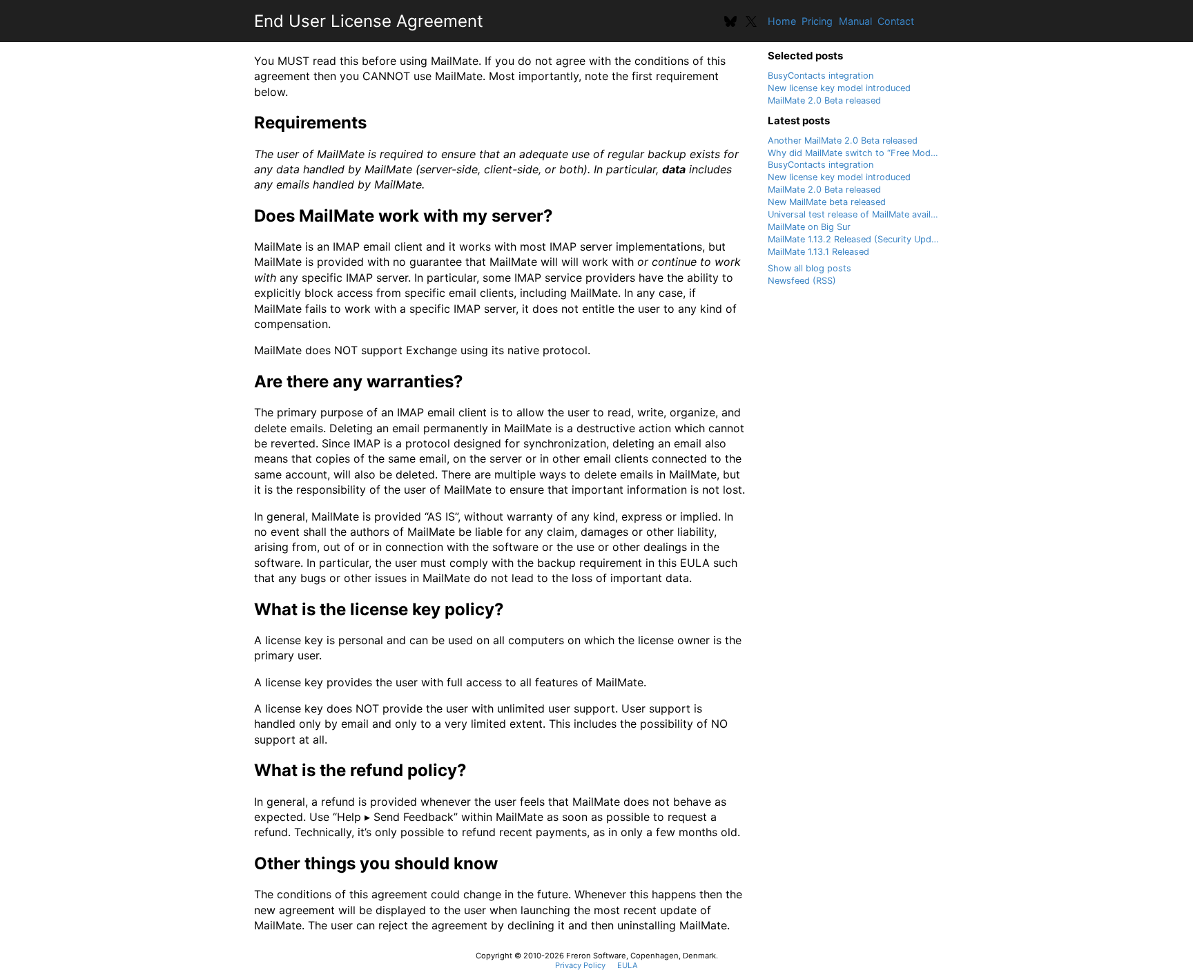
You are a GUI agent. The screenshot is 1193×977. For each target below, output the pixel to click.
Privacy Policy (580, 965)
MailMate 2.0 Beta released (824, 100)
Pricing (817, 21)
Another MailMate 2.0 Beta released (843, 140)
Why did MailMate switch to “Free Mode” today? (869, 153)
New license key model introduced (839, 88)
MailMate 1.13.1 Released (818, 251)
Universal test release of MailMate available (858, 214)
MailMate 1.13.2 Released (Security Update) (858, 239)
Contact (895, 21)
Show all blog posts (809, 268)
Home (782, 21)
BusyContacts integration (820, 75)
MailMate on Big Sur (809, 227)
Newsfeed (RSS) (802, 280)
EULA (627, 965)
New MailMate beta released (827, 202)
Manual (855, 21)
